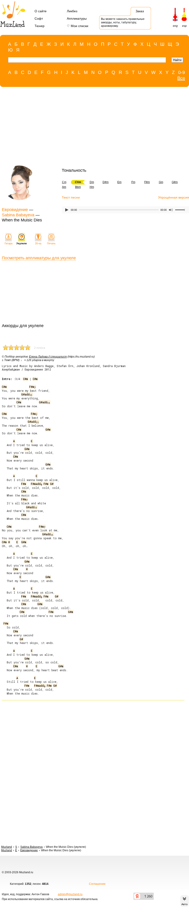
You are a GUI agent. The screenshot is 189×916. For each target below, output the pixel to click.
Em (119, 182)
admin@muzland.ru (70, 894)
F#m (147, 182)
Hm (92, 187)
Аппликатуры (77, 18)
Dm (92, 182)
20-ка (38, 243)
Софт (39, 18)
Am (64, 187)
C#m (25, 379)
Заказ (140, 11)
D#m (106, 182)
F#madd (36, 484)
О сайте (41, 11)
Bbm (78, 187)
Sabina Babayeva (18, 215)
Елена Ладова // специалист (48, 356)
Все (181, 78)
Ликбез (72, 11)
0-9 (181, 72)
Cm (64, 182)
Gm (161, 182)
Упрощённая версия (173, 197)
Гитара (8, 243)
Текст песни (71, 197)
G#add (26, 394)
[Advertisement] (92, 127)
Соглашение (97, 883)
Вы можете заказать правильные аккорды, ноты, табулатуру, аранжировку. (123, 22)
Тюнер (39, 26)
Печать (51, 243)
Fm (133, 182)
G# (51, 484)
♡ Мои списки (77, 26)
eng (175, 26)
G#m (175, 182)
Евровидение (15, 209)
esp (184, 26)
